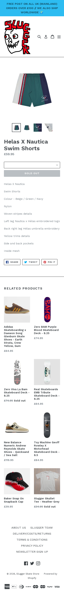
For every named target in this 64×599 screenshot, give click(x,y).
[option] (16, 127)
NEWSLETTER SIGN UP (32, 551)
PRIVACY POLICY (32, 545)
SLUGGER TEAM (41, 527)
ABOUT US (18, 527)
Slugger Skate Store (27, 573)
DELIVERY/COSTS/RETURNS (32, 533)
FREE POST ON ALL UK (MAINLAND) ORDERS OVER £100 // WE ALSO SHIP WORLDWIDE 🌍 (32, 8)
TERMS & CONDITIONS (32, 539)
